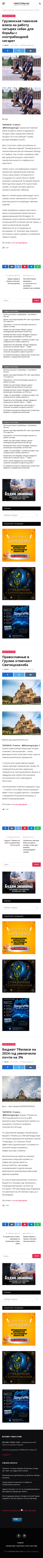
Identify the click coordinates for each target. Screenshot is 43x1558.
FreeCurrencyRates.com (11, 1510)
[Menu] (3, 3)
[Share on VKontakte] (30, 51)
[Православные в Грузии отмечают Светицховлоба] (21, 692)
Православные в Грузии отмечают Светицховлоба (13, 281)
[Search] (39, 3)
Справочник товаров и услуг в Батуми (21, 1546)
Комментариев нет (27, 45)
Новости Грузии (9, 16)
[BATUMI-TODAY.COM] (21, 3)
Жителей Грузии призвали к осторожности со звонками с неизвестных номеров (31, 283)
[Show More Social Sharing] (39, 51)
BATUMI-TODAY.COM (16, 1551)
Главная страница (8, 10)
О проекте (6, 1455)
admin (6, 45)
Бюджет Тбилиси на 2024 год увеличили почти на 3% (12, 842)
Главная (20, 1543)
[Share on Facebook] (7, 51)
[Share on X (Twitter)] (19, 51)
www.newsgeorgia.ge (19, 243)
